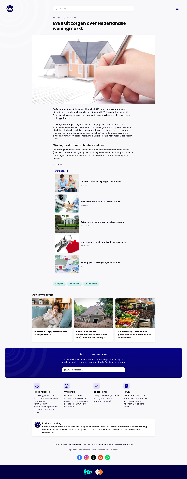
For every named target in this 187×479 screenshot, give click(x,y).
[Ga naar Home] (9, 8)
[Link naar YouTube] (100, 457)
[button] (177, 8)
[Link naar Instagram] (86, 457)
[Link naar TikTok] (93, 457)
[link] (59, 283)
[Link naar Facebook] (79, 457)
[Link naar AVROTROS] (88, 472)
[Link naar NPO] (98, 472)
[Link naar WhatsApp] (107, 457)
